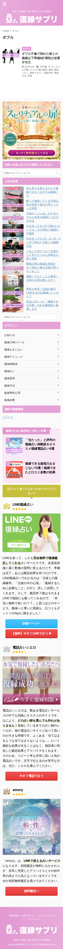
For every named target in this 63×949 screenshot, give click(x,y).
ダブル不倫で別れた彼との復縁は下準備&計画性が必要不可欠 (41, 58)
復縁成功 (48, 72)
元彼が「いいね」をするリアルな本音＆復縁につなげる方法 (42, 217)
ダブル (51, 66)
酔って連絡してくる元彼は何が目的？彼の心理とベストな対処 (42, 204)
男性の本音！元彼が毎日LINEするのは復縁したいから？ (42, 292)
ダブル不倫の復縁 (38, 69)
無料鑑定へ (31, 891)
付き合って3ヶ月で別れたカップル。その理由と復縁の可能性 (43, 229)
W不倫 (43, 66)
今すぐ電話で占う (31, 776)
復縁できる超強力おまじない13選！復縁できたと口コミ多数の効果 (40, 468)
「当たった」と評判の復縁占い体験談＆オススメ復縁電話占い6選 (40, 444)
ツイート (8, 417)
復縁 (51, 69)
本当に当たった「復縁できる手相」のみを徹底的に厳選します (42, 305)
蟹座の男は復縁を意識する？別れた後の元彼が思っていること (42, 267)
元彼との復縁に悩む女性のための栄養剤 (31, 940)
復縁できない (36, 72)
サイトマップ (34, 919)
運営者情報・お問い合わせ (21, 915)
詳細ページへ (32, 623)
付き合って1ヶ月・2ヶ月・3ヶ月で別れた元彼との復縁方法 (43, 242)
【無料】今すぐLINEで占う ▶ (31, 633)
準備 (30, 75)
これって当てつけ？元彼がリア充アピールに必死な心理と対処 (42, 254)
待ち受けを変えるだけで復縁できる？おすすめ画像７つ (42, 192)
